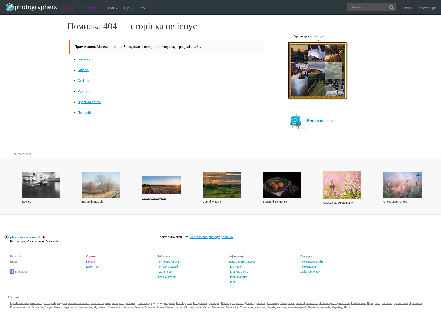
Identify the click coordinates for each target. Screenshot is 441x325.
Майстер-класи (310, 271)
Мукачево (100, 307)
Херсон (281, 307)
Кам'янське (358, 303)
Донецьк (260, 303)
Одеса (138, 307)
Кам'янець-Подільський (334, 303)
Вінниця (226, 303)
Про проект (236, 266)
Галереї (83, 70)
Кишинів (387, 303)
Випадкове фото (320, 121)
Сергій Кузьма (212, 201)
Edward (26, 201)
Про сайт (84, 113)
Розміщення (308, 266)
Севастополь (173, 307)
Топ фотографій (167, 266)
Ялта (347, 307)
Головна (84, 59)
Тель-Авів (218, 307)
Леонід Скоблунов (154, 198)
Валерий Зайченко (275, 201)
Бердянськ (200, 303)
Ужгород (260, 307)
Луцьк (48, 307)
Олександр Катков (395, 201)
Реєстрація (426, 7)
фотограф (49, 303)
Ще (127, 7)
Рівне (160, 307)
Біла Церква (184, 303)
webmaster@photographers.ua (211, 237)
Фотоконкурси (166, 276)
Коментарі (92, 266)
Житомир (273, 303)
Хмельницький (297, 307)
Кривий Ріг (415, 303)
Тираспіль (246, 307)
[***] (101, 185)
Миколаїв (114, 307)
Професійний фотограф (25, 303)
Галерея (91, 7)
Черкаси (313, 307)
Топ (111, 7)
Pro (142, 7)
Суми (206, 307)
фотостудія (145, 303)
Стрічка (68, 7)
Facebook (21, 271)
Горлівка (237, 303)
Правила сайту (89, 102)
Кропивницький (20, 307)
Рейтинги (84, 91)
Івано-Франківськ (307, 303)
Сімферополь (193, 307)
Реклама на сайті (311, 261)
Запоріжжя (287, 303)
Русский (15, 256)
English (14, 261)
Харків (271, 307)
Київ (377, 303)
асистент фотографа (104, 303)
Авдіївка (169, 303)
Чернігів (325, 307)
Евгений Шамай (92, 201)
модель (62, 303)
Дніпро (249, 303)
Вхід (407, 7)
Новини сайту (238, 276)
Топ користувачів (168, 261)
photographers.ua (23, 237)
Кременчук (401, 303)
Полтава (149, 307)
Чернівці (337, 307)
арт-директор (127, 303)
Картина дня (301, 36)
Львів (57, 307)
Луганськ (37, 307)
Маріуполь (69, 307)
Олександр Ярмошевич (338, 202)
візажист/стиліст (78, 303)
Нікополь (127, 307)
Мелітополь (84, 307)
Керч (370, 303)
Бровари (214, 303)
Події (232, 281)
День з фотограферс (242, 261)
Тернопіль (232, 307)
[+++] (161, 185)
